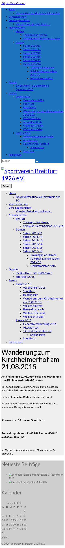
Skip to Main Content (13, 3)
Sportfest (28, 481)
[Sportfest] (16, 481)
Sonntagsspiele (38, 474)
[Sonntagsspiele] (19, 474)
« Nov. (5, 537)
